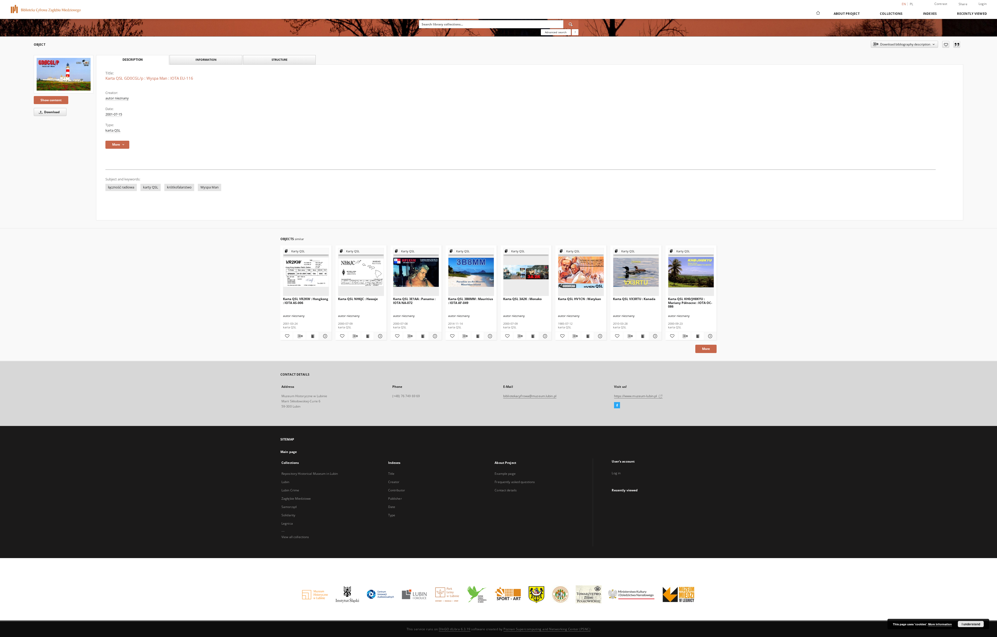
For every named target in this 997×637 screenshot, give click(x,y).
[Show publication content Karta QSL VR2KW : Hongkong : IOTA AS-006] (312, 336)
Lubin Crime (290, 490)
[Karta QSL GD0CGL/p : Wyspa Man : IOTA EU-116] (64, 74)
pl (911, 4)
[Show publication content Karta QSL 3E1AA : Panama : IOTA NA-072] (422, 336)
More (706, 349)
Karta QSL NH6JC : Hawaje (358, 299)
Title (391, 473)
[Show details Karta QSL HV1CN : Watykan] (599, 336)
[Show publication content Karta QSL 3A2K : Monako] (532, 336)
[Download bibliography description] (299, 336)
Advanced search (556, 32)
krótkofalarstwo (179, 187)
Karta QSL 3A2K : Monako (522, 299)
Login (983, 4)
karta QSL (112, 130)
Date (391, 507)
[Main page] (818, 13)
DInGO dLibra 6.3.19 (454, 629)
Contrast (940, 4)
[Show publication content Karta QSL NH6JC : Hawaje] (367, 336)
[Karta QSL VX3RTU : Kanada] (636, 272)
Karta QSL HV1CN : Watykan (579, 299)
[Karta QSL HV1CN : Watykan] (581, 272)
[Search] (570, 24)
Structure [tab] (279, 60)
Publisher (395, 498)
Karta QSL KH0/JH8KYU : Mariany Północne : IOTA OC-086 (690, 302)
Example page (505, 473)
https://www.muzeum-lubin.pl (636, 396)
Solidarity (288, 515)
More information (940, 624)
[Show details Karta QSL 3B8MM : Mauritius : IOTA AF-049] (489, 336)
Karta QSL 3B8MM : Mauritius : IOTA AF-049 (470, 301)
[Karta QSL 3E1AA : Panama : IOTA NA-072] (416, 272)
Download (51, 112)
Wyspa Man (209, 187)
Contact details (506, 490)
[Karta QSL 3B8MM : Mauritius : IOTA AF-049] (471, 272)
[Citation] (956, 44)
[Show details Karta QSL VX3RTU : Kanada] (654, 336)
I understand (971, 624)
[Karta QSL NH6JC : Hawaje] (361, 272)
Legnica (287, 523)
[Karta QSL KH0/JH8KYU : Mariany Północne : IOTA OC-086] (691, 272)
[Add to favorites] (945, 44)
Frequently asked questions (515, 482)
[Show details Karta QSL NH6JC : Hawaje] (379, 336)
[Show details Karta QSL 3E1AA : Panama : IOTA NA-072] (434, 336)
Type (391, 515)
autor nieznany (117, 98)
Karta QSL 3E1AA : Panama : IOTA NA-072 (414, 301)
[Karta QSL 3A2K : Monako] (526, 272)
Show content (51, 100)
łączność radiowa (121, 187)
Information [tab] (206, 60)
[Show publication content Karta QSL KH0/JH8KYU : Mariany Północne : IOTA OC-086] (697, 336)
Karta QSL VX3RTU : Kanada (634, 299)
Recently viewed (972, 13)
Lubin (285, 482)
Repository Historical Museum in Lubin (309, 473)
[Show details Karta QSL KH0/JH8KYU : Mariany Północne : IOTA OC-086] (709, 336)
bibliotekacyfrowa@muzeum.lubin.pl (529, 396)
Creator (394, 482)
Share (963, 4)
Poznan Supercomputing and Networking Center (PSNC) (546, 629)
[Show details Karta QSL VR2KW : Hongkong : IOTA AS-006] (324, 336)
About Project (847, 13)
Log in (616, 473)
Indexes (930, 13)
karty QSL (150, 187)
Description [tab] (133, 60)
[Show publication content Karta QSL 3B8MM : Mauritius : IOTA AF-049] (477, 336)
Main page (288, 452)
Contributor (396, 490)
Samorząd (289, 507)
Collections (891, 13)
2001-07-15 (113, 114)
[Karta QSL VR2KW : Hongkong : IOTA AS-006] (306, 272)
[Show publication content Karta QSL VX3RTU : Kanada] (642, 336)
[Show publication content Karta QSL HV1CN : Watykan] (587, 336)
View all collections (295, 537)
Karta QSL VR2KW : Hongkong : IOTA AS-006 (305, 301)
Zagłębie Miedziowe (296, 498)
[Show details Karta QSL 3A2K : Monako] (544, 336)
